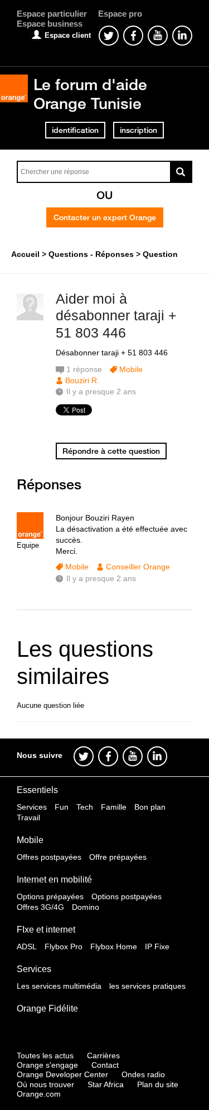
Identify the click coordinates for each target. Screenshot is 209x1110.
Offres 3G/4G (40, 907)
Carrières (103, 1055)
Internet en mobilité (54, 879)
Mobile (131, 369)
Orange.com (39, 1093)
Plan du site (157, 1084)
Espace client (68, 35)
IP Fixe (157, 946)
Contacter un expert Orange (105, 217)
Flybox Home (113, 946)
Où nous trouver (45, 1084)
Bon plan (150, 806)
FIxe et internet (46, 929)
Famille (114, 806)
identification (75, 130)
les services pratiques (147, 986)
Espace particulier (52, 13)
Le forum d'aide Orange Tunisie (90, 94)
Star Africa (106, 1084)
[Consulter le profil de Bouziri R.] (30, 318)
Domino (85, 907)
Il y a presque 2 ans (101, 578)
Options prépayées (50, 896)
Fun (62, 806)
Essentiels (37, 790)
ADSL (27, 946)
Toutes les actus (45, 1055)
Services (32, 806)
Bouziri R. (82, 380)
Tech (84, 806)
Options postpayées (126, 896)
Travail (28, 817)
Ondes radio (143, 1074)
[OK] (181, 172)
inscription (138, 130)
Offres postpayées (49, 857)
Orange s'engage (47, 1065)
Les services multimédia (59, 986)
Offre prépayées (118, 857)
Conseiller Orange (138, 566)
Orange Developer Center (62, 1074)
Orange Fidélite (47, 1008)
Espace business (49, 23)
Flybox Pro (63, 946)
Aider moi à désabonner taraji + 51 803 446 (116, 316)
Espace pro (120, 13)
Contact (105, 1065)
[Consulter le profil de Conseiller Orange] (30, 536)
